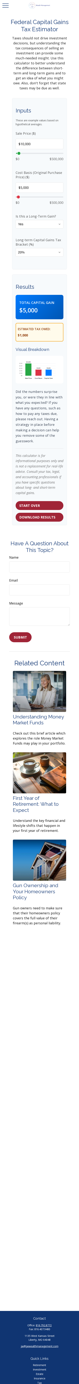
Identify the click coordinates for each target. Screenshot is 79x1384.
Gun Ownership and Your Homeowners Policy (35, 891)
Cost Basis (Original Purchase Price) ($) (39, 174)
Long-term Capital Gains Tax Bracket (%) (38, 242)
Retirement (39, 1365)
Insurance (39, 1378)
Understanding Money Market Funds (38, 719)
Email (13, 580)
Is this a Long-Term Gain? (36, 216)
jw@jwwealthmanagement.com (39, 1346)
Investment (39, 1369)
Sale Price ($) (26, 133)
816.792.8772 (44, 1325)
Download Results (37, 517)
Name (14, 557)
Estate (39, 1374)
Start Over (29, 505)
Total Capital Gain (36, 302)
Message (16, 603)
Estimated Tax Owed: (34, 329)
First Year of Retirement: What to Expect (36, 804)
